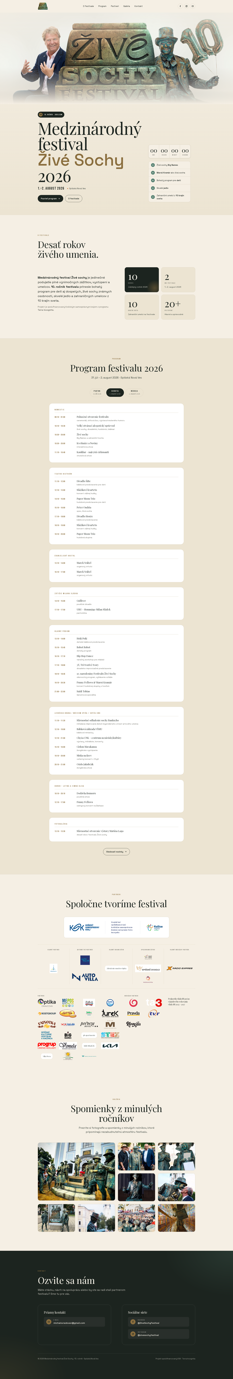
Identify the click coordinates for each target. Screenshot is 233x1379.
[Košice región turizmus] (154, 927)
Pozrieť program (49, 198)
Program (102, 6)
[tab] (97, 392)
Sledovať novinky (114, 851)
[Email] (192, 6)
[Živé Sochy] (43, 6)
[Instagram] (186, 6)
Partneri (115, 6)
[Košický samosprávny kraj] (84, 927)
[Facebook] (180, 6)
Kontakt (139, 6)
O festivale (88, 6)
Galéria (126, 6)
